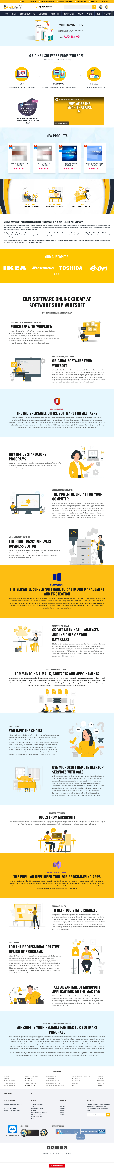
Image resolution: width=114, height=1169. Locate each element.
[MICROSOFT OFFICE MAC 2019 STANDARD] (19, 153)
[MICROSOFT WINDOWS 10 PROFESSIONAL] (70, 153)
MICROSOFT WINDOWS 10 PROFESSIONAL (70, 164)
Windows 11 (100, 1080)
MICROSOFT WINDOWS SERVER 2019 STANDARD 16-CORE (94, 164)
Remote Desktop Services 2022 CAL (55, 1085)
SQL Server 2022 (29, 1078)
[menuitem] (81, 2)
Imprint (62, 1114)
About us (62, 1110)
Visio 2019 (100, 1078)
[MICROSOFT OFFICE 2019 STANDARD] (44, 153)
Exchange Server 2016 (51, 1078)
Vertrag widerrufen (58, 1165)
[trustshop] (44, 1133)
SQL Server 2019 (29, 1080)
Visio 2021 (100, 1076)
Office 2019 (7, 1078)
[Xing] (52, 1147)
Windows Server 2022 (9, 1080)
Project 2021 (75, 1083)
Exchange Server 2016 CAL (53, 1083)
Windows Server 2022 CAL (10, 1085)
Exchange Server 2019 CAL (53, 1080)
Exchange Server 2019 (51, 1076)
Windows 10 (100, 1083)
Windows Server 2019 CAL (31, 1076)
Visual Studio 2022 (76, 1078)
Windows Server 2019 (9, 1083)
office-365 (62, 1106)
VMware (99, 1085)
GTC (33, 1118)
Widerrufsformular (37, 1116)
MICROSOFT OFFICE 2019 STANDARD (44, 164)
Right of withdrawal (37, 1114)
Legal (61, 1104)
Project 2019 (75, 1085)
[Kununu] (61, 1147)
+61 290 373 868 (10, 1109)
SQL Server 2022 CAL (30, 1083)
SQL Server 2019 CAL (30, 1085)
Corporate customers (37, 1104)
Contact (34, 1110)
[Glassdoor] (57, 1147)
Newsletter (63, 1108)
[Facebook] (48, 1147)
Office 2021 (7, 1076)
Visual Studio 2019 (76, 1080)
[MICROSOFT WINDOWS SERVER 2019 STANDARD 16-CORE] (95, 153)
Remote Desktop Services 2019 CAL (81, 1076)
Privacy (62, 1112)
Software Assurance (37, 1108)
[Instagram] (65, 1147)
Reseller (34, 1106)
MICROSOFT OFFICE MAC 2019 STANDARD (19, 164)
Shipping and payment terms (39, 1112)
